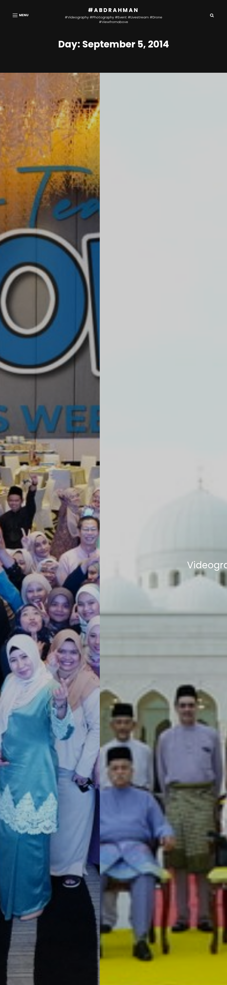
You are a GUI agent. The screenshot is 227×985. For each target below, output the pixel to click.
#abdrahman (113, 10)
